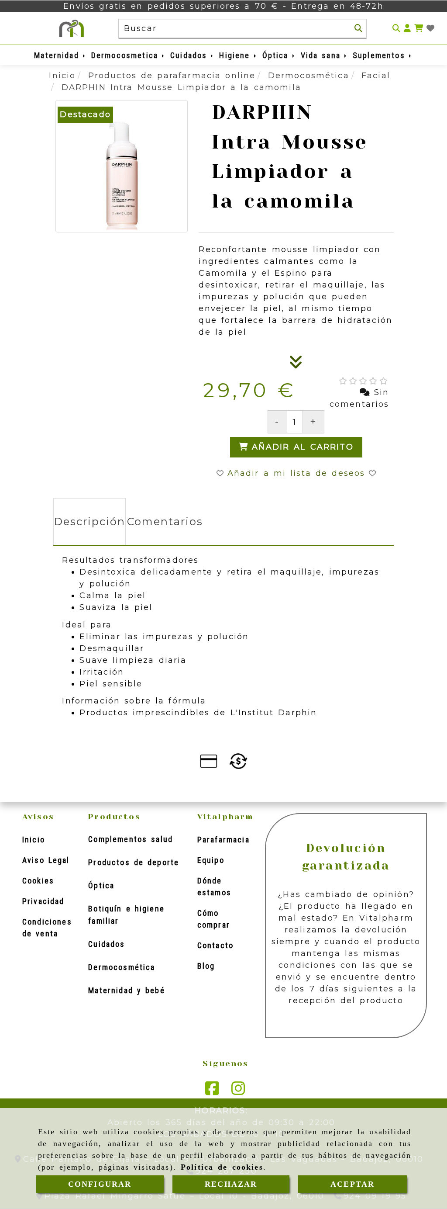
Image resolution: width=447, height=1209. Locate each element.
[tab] (89, 521)
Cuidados (190, 55)
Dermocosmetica (126, 55)
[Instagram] (238, 1091)
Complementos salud (130, 839)
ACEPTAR (352, 1184)
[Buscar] (358, 28)
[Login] (430, 28)
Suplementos (381, 55)
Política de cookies (222, 1167)
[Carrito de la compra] (419, 28)
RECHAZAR (231, 1184)
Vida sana (322, 55)
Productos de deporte (133, 862)
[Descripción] (296, 365)
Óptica (277, 55)
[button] (407, 28)
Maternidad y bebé (126, 990)
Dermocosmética (121, 967)
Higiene (236, 55)
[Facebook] (212, 1091)
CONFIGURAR (100, 1184)
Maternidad (58, 55)
